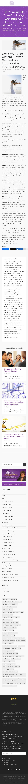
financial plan (20, 612)
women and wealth (8, 683)
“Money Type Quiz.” (7, 239)
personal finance (16, 648)
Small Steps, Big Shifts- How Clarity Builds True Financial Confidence (12, 747)
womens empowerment (9, 686)
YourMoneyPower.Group (11, 337)
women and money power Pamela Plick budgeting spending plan (14, 679)
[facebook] (8, 769)
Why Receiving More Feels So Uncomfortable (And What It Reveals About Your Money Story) (13, 736)
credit (15, 607)
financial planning (8, 614)
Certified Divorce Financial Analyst (12, 601)
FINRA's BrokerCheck (18, 782)
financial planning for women (11, 617)
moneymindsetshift (8, 643)
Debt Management (7, 507)
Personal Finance (7, 548)
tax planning (6, 658)
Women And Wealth (8, 577)
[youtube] (16, 769)
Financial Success (8, 620)
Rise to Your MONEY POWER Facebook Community (13, 316)
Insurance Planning (8, 531)
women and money (8, 669)
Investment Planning (8, 534)
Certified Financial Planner (10, 604)
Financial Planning (7, 519)
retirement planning (8, 656)
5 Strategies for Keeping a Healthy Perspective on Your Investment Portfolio (13, 403)
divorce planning (7, 609)
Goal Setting (5, 522)
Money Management (8, 542)
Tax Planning (6, 563)
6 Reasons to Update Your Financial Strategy (12, 370)
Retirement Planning (8, 554)
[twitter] (14, 769)
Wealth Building (7, 568)
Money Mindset (6, 545)
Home (4, 28)
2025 (3, 496)
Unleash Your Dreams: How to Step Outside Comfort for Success (14, 436)
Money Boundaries (7, 539)
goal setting (6, 627)
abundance (6, 599)
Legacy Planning (7, 536)
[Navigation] (25, 3)
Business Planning (7, 501)
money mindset (20, 640)
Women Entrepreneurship (10, 580)
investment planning (9, 635)
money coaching (19, 638)
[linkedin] (11, 769)
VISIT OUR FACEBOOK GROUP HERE (14, 484)
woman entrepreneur (9, 664)
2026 (3, 499)
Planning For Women (8, 551)
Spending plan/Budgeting (10, 560)
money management (9, 640)
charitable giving (7, 607)
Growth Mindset (7, 525)
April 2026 (6, 591)
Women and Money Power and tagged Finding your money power (13, 675)
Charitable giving (7, 504)
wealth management (9, 661)
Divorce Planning (7, 510)
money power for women (10, 645)
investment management (10, 633)
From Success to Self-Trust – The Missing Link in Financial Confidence (13, 742)
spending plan (20, 656)
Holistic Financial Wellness (10, 528)
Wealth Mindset (6, 571)
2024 (3, 493)
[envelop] (19, 769)
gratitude (13, 627)
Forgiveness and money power (11, 625)
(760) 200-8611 (7, 762)
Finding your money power (10, 622)
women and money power (10, 671)
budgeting (13, 599)
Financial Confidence (8, 516)
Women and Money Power (10, 574)
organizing (21, 645)
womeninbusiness (20, 683)
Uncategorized (6, 566)
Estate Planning (7, 513)
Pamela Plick (6, 648)
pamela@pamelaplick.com (10, 764)
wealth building (15, 658)
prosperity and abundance (10, 653)
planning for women (8, 651)
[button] (24, 464)
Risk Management (7, 557)
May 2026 (6, 589)
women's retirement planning (11, 666)
